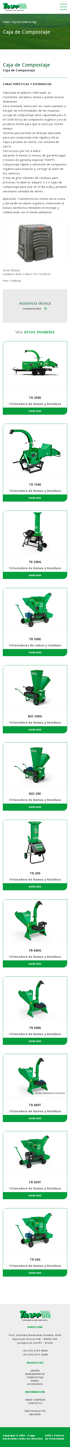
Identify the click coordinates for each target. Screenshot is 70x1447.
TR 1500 (35, 485)
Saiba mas (35, 411)
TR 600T (35, 1105)
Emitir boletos (35, 1411)
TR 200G (35, 562)
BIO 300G (35, 716)
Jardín (35, 1370)
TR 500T (35, 1182)
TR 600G (35, 950)
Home (6, 22)
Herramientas (35, 1374)
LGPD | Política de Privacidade (54, 1437)
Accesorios (35, 1384)
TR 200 (35, 873)
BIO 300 (35, 794)
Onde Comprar (35, 1399)
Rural (35, 1380)
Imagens (35, 1414)
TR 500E (35, 639)
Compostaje (35, 1377)
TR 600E (35, 1028)
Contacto (35, 1403)
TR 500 (35, 1260)
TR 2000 (35, 398)
